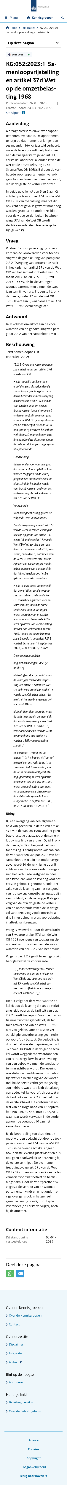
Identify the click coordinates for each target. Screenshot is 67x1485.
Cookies (33, 1449)
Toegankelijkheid (33, 1467)
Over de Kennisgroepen (25, 1315)
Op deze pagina (21, 43)
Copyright (34, 1458)
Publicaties (28, 27)
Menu (14, 18)
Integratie (16, 1353)
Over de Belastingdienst (25, 1411)
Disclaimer (16, 1344)
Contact (14, 1324)
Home (13, 27)
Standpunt (13, 113)
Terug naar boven (32, 1476)
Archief (14, 1362)
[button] (19, 54)
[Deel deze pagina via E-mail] (20, 1273)
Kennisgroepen (42, 18)
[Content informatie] (23, 113)
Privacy (33, 1440)
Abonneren (17, 1382)
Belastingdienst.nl (21, 1402)
